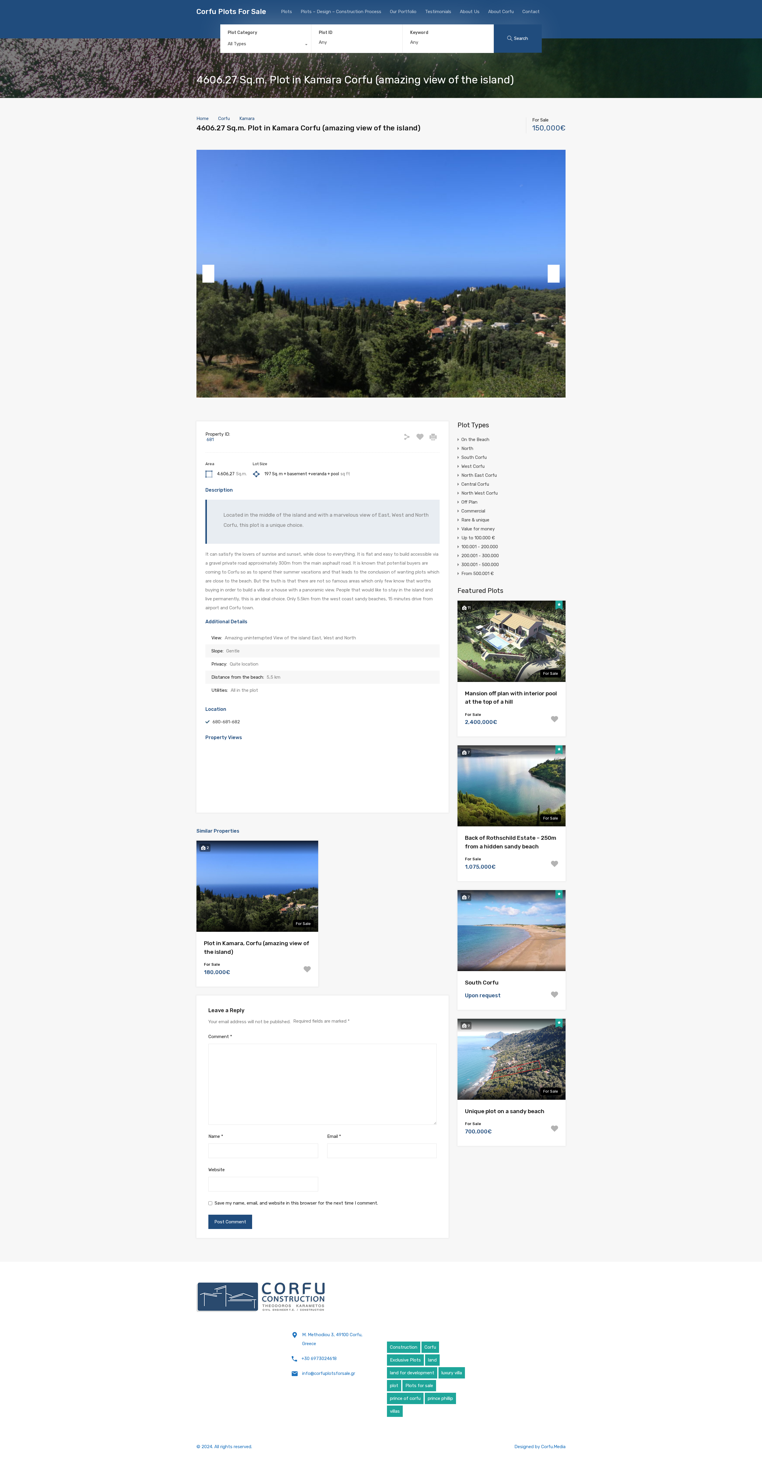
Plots (286, 11)
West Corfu (473, 466)
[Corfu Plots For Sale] (261, 1297)
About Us (470, 11)
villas (395, 1411)
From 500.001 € (477, 573)
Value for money (478, 529)
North (467, 448)
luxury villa (451, 1372)
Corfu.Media (553, 1446)
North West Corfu (479, 493)
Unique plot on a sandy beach (504, 1111)
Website (216, 1169)
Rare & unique (475, 520)
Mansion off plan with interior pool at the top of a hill (511, 697)
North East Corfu (479, 475)
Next (554, 274)
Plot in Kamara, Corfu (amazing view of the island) (256, 947)
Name (215, 1136)
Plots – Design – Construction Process (341, 11)
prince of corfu (405, 1398)
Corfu (224, 118)
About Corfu (501, 11)
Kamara (246, 118)
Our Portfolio (403, 11)
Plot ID (325, 32)
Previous (208, 274)
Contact (531, 11)
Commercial (473, 511)
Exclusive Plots (405, 1360)
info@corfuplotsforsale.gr (328, 1373)
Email (334, 1136)
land (432, 1360)
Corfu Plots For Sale (231, 11)
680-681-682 (226, 722)
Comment (220, 1036)
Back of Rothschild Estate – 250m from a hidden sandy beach (510, 842)
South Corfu (474, 457)
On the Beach (475, 439)
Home (202, 118)
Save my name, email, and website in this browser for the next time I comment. (296, 1203)
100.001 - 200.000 (479, 546)
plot (394, 1385)
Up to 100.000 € (478, 537)
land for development (412, 1372)
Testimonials (438, 11)
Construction (403, 1347)
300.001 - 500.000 (480, 564)
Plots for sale (419, 1385)
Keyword (419, 32)
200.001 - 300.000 (480, 555)
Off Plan (469, 502)
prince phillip (440, 1398)
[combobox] (265, 45)
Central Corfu (475, 484)
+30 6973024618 (319, 1358)
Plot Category (242, 32)
